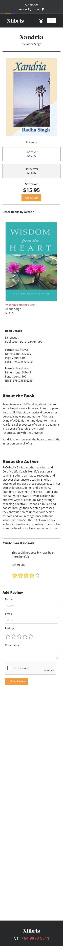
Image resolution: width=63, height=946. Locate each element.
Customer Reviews (19, 543)
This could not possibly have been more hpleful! (33, 555)
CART (38, 9)
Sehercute (18, 565)
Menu (51, 20)
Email (8, 614)
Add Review (13, 593)
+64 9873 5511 (32, 5)
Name (9, 599)
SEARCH (23, 9)
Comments (12, 645)
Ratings (9, 628)
